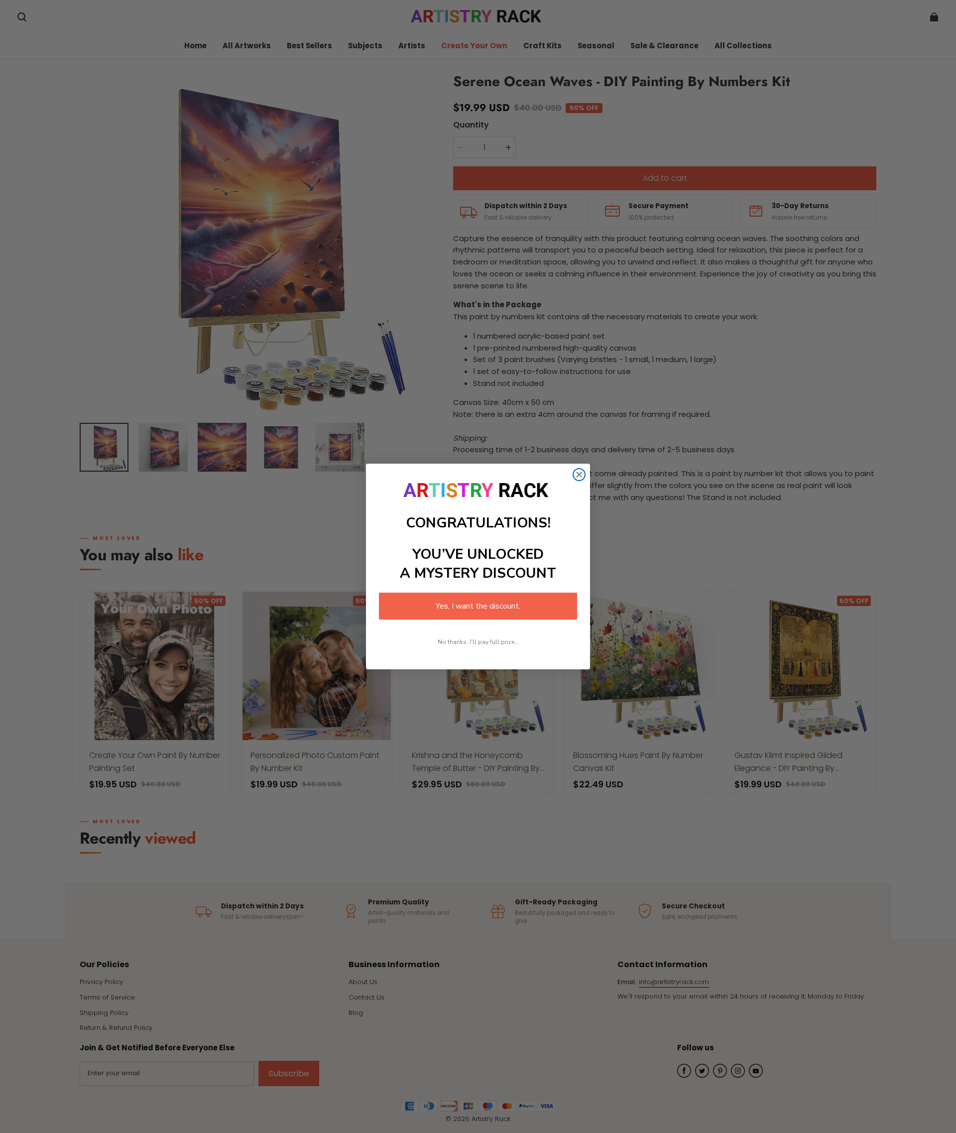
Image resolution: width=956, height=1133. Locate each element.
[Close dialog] (579, 475)
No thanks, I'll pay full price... (478, 642)
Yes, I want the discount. (478, 606)
